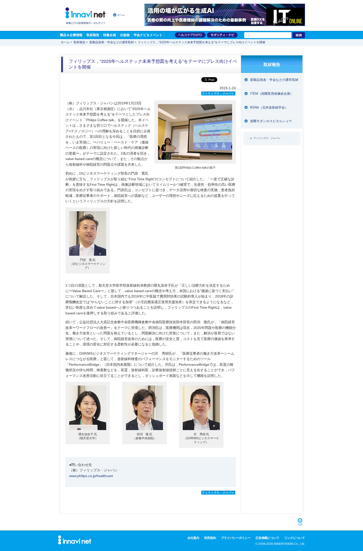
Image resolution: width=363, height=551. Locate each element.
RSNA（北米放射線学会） (269, 107)
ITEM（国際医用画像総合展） (271, 93)
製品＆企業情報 (71, 35)
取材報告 (92, 35)
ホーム (121, 15)
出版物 (125, 35)
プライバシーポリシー (236, 538)
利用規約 (210, 538)
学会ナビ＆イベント (148, 35)
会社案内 (193, 538)
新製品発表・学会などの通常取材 (111, 42)
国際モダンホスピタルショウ (271, 121)
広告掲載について (267, 538)
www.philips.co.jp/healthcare (91, 476)
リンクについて (294, 538)
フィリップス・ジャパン (267, 138)
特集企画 (109, 35)
